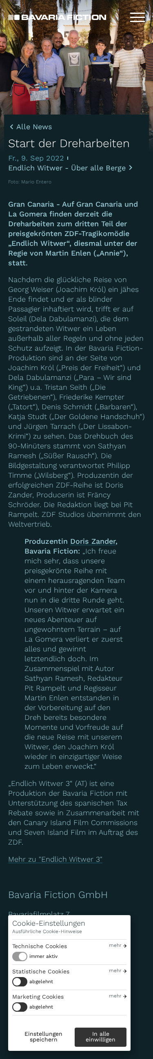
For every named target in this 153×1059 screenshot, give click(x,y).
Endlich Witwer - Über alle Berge (67, 167)
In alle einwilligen (100, 1036)
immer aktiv (43, 956)
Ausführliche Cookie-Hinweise (47, 931)
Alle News (34, 127)
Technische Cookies (39, 946)
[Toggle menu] (137, 17)
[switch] (35, 956)
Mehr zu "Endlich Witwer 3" (55, 859)
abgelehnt (41, 981)
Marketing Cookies (38, 996)
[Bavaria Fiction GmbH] (57, 17)
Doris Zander (92, 541)
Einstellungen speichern (43, 1036)
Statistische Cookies (40, 971)
